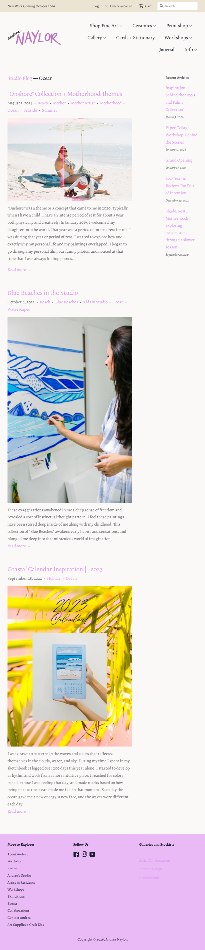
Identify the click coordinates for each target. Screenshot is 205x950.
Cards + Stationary (135, 37)
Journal (166, 49)
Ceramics (142, 25)
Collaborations (19, 910)
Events (13, 903)
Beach (43, 103)
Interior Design (150, 868)
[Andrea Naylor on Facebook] (76, 855)
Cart (148, 6)
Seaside (30, 110)
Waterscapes (19, 309)
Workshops (176, 37)
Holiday (54, 578)
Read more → (19, 269)
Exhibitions (16, 896)
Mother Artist (83, 103)
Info (189, 49)
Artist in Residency (21, 882)
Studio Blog (20, 78)
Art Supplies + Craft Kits (26, 924)
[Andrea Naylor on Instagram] (84, 855)
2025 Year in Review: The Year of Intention (180, 186)
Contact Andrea (19, 917)
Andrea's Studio (19, 875)
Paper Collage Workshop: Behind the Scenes (182, 135)
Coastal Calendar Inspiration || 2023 (55, 569)
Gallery (95, 37)
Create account (121, 6)
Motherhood (111, 103)
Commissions (149, 877)
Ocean (13, 110)
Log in (98, 6)
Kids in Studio (95, 302)
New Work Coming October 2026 (31, 6)
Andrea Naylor (116, 939)
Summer (49, 110)
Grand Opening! (180, 160)
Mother (59, 103)
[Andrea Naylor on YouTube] (92, 855)
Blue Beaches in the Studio (43, 292)
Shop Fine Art (104, 25)
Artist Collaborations (154, 860)
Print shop (177, 25)
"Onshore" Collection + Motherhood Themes (65, 93)
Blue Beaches (66, 302)
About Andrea (18, 854)
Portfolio (14, 861)
